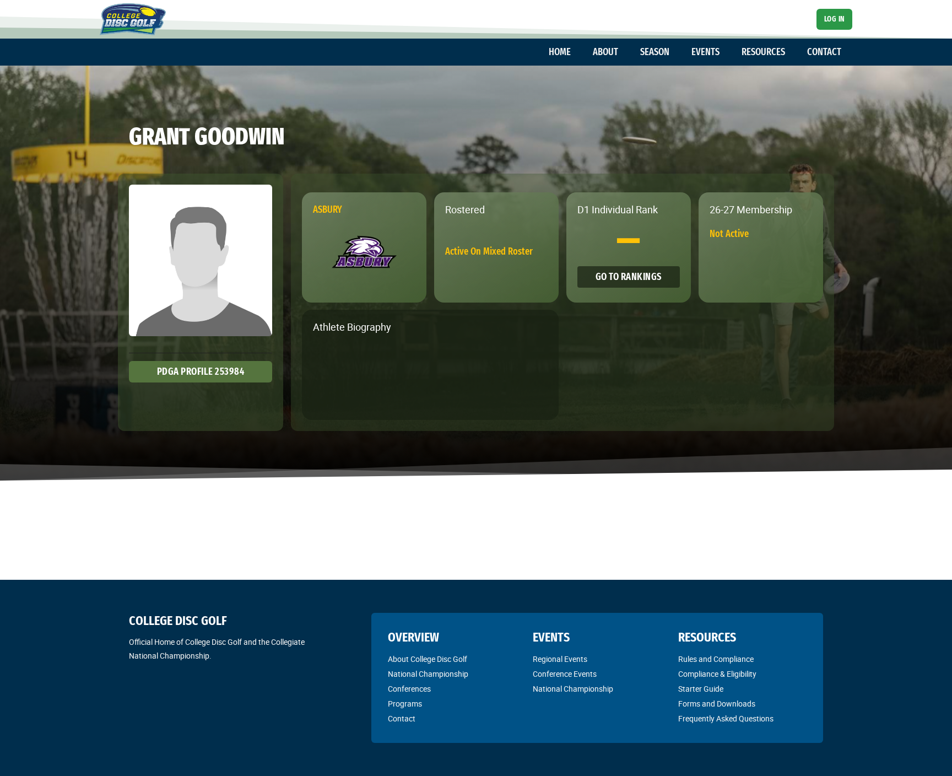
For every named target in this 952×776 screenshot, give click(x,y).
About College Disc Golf (427, 659)
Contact (401, 719)
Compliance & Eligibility (717, 674)
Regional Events (560, 659)
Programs (405, 704)
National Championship (428, 674)
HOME (560, 52)
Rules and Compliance (716, 659)
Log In (834, 19)
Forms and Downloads (716, 704)
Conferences (409, 689)
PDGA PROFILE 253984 (201, 371)
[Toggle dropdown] (576, 52)
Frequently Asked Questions (726, 719)
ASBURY (327, 209)
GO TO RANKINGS (629, 277)
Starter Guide (700, 689)
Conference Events (565, 674)
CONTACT (824, 52)
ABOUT (605, 52)
